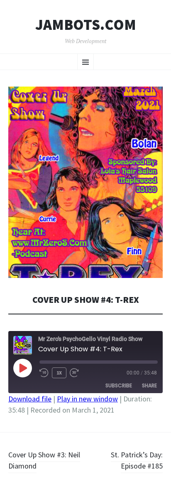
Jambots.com (85, 25)
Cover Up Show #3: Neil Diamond (44, 460)
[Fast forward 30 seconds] (74, 372)
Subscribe (118, 385)
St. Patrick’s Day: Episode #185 (137, 460)
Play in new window (87, 398)
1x (59, 373)
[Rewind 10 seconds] (44, 372)
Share (149, 385)
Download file (29, 398)
